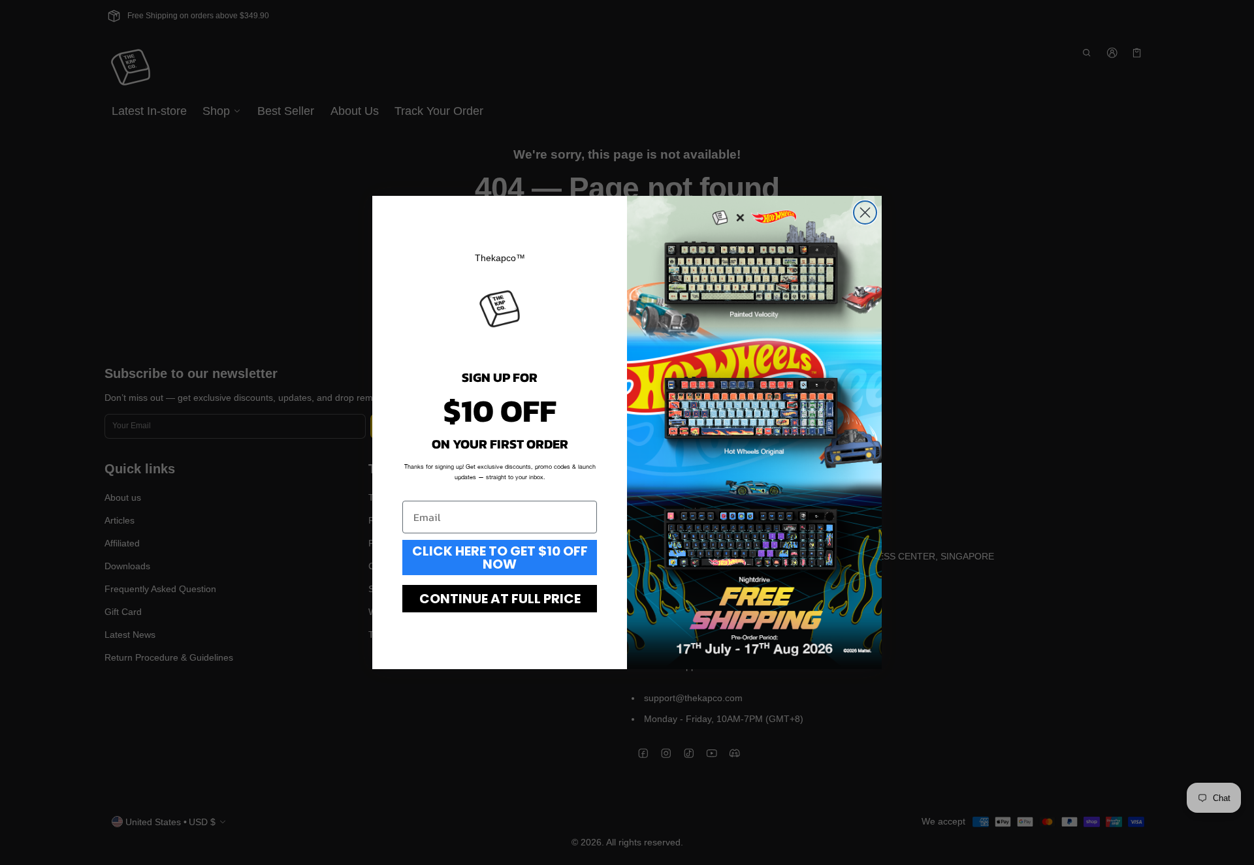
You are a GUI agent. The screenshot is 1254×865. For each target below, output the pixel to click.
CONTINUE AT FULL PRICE (500, 599)
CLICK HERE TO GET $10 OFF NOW (500, 557)
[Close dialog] (865, 212)
